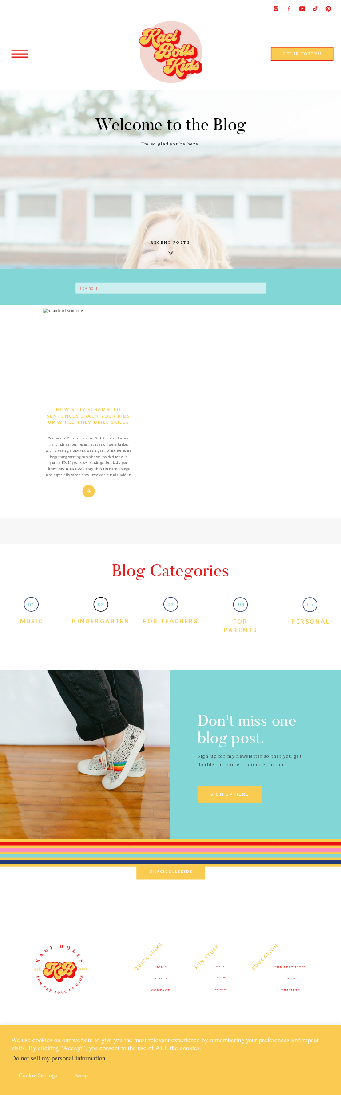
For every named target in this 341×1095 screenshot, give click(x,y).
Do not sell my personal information (58, 1058)
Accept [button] (82, 1075)
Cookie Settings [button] (38, 1075)
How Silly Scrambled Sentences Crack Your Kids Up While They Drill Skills (88, 415)
